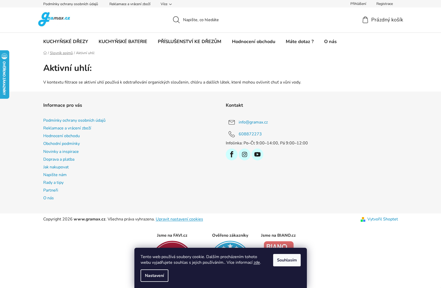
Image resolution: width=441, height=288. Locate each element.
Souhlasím (287, 260)
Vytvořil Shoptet (382, 219)
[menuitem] (65, 41)
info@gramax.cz (253, 122)
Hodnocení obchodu (61, 136)
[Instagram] (244, 154)
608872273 (250, 134)
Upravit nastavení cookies (179, 219)
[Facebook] (232, 154)
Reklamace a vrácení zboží (129, 4)
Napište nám (55, 175)
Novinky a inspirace (61, 151)
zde (257, 262)
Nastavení (154, 275)
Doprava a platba (58, 159)
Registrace (384, 3)
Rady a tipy (53, 182)
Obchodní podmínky (61, 143)
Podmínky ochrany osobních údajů (70, 4)
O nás (48, 198)
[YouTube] (257, 154)
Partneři (50, 190)
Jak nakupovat (56, 167)
